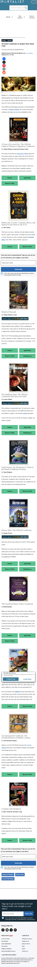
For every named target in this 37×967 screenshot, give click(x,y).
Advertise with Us (27, 938)
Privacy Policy (26, 943)
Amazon (9, 178)
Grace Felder (28, 53)
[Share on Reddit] (4, 72)
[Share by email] (4, 69)
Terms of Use (25, 941)
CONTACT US (25, 951)
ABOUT (23, 948)
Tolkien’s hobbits (14, 109)
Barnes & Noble (9, 183)
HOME (4, 40)
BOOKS (10, 40)
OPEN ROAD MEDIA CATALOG (8, 951)
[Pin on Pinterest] (4, 65)
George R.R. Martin (22, 153)
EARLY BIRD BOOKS (6, 943)
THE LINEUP (4, 946)
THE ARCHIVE (4, 941)
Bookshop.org (27, 356)
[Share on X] (4, 62)
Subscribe (34, 1)
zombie (25, 413)
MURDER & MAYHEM (6, 948)
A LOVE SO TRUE (5, 938)
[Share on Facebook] (4, 58)
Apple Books (27, 178)
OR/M (23, 946)
